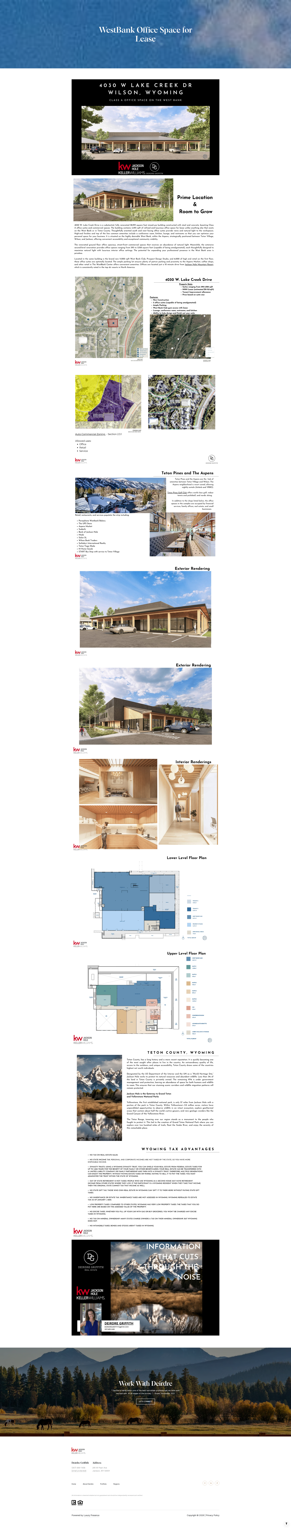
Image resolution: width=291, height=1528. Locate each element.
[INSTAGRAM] (205, 1483)
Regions (116, 1484)
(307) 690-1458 (78, 1468)
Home (74, 1484)
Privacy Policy (212, 1515)
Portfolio (103, 1484)
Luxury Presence (91, 1515)
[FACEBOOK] (217, 1483)
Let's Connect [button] (145, 1401)
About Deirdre (88, 1484)
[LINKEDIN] (211, 1483)
